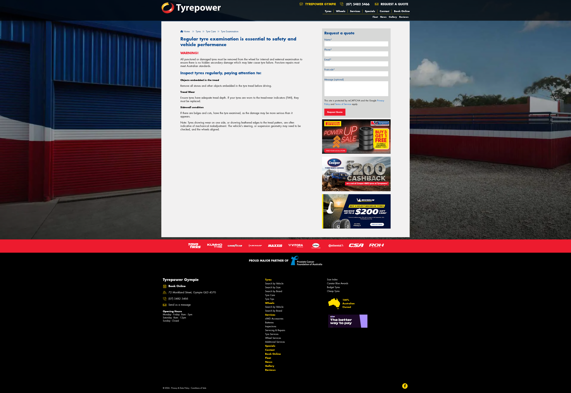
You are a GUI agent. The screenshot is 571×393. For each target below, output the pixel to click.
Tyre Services (271, 334)
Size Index (332, 279)
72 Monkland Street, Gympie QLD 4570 (192, 292)
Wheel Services (273, 338)
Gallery (393, 16)
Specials (370, 11)
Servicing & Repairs (275, 330)
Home (186, 31)
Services (355, 11)
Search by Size (272, 287)
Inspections (270, 326)
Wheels (340, 11)
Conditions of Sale (198, 388)
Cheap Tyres (333, 291)
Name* (328, 39)
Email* (327, 59)
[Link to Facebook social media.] (405, 386)
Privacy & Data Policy (180, 388)
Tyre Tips (269, 299)
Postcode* (329, 69)
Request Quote (334, 112)
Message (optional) (334, 79)
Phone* (328, 49)
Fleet (375, 16)
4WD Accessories (274, 318)
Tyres (328, 11)
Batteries (269, 322)
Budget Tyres (333, 287)
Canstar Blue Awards (337, 283)
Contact (384, 11)
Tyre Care (270, 295)
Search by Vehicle (274, 283)
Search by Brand (273, 291)
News (383, 16)
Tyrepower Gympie (320, 4)
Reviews (403, 16)
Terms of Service (343, 104)
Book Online (402, 11)
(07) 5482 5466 (358, 4)
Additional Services (275, 341)
